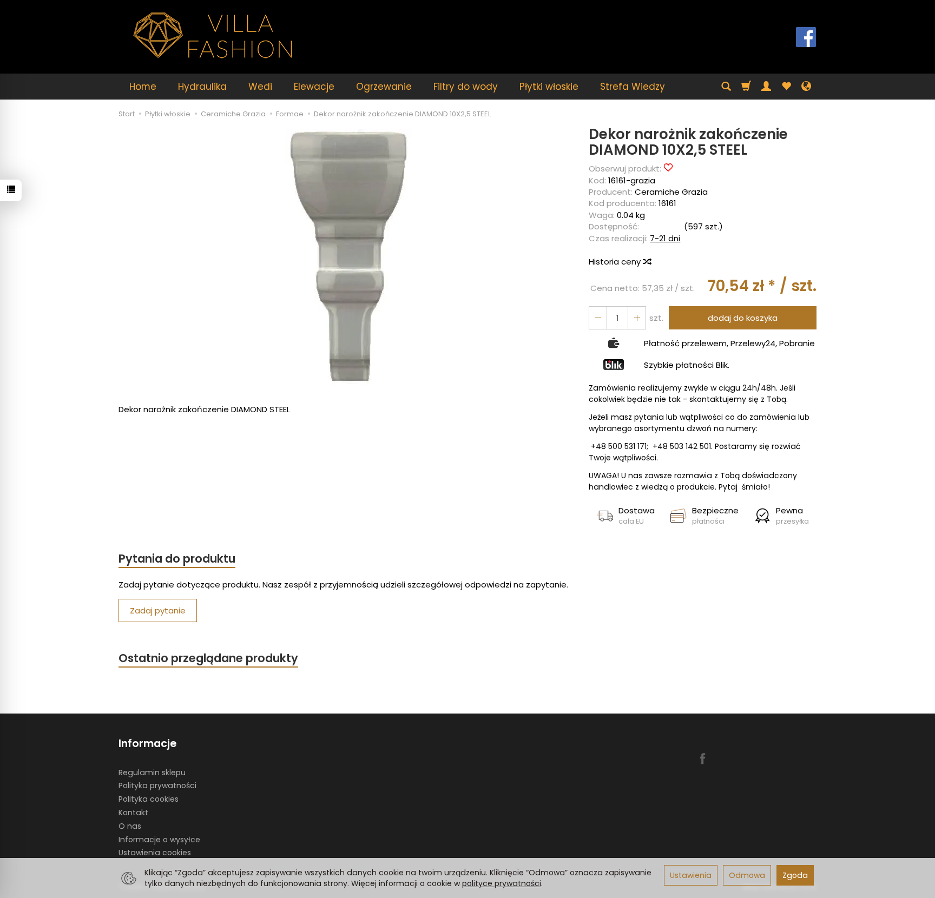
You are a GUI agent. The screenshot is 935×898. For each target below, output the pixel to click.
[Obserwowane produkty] (786, 87)
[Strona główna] (213, 35)
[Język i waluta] (806, 87)
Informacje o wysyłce (159, 839)
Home (142, 86)
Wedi (260, 86)
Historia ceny (616, 261)
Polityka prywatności (157, 785)
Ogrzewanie (384, 86)
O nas (129, 826)
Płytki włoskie (548, 86)
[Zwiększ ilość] (598, 317)
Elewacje (314, 86)
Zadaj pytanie (158, 610)
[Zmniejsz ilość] (637, 317)
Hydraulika (202, 86)
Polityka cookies (148, 799)
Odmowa (747, 875)
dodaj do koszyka (743, 317)
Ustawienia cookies (154, 852)
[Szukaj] (726, 87)
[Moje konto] (766, 87)
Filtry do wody (465, 86)
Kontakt (133, 812)
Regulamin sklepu (152, 772)
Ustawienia (691, 875)
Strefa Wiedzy (632, 86)
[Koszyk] (746, 87)
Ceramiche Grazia (671, 191)
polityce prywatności (501, 883)
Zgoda (795, 875)
